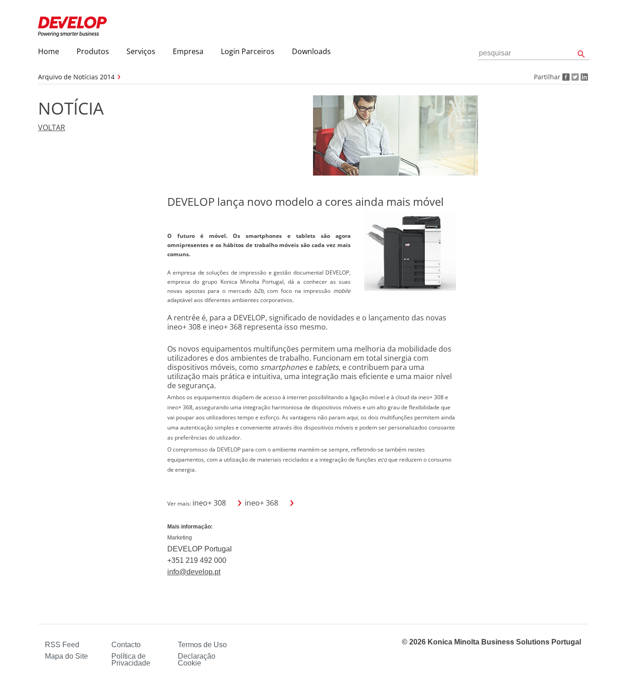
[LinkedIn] (583, 76)
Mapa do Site (66, 656)
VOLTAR (51, 127)
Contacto (126, 645)
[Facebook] (565, 76)
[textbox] (534, 53)
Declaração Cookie (196, 659)
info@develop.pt (193, 572)
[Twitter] (574, 76)
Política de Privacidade (130, 659)
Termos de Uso (202, 645)
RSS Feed (62, 645)
